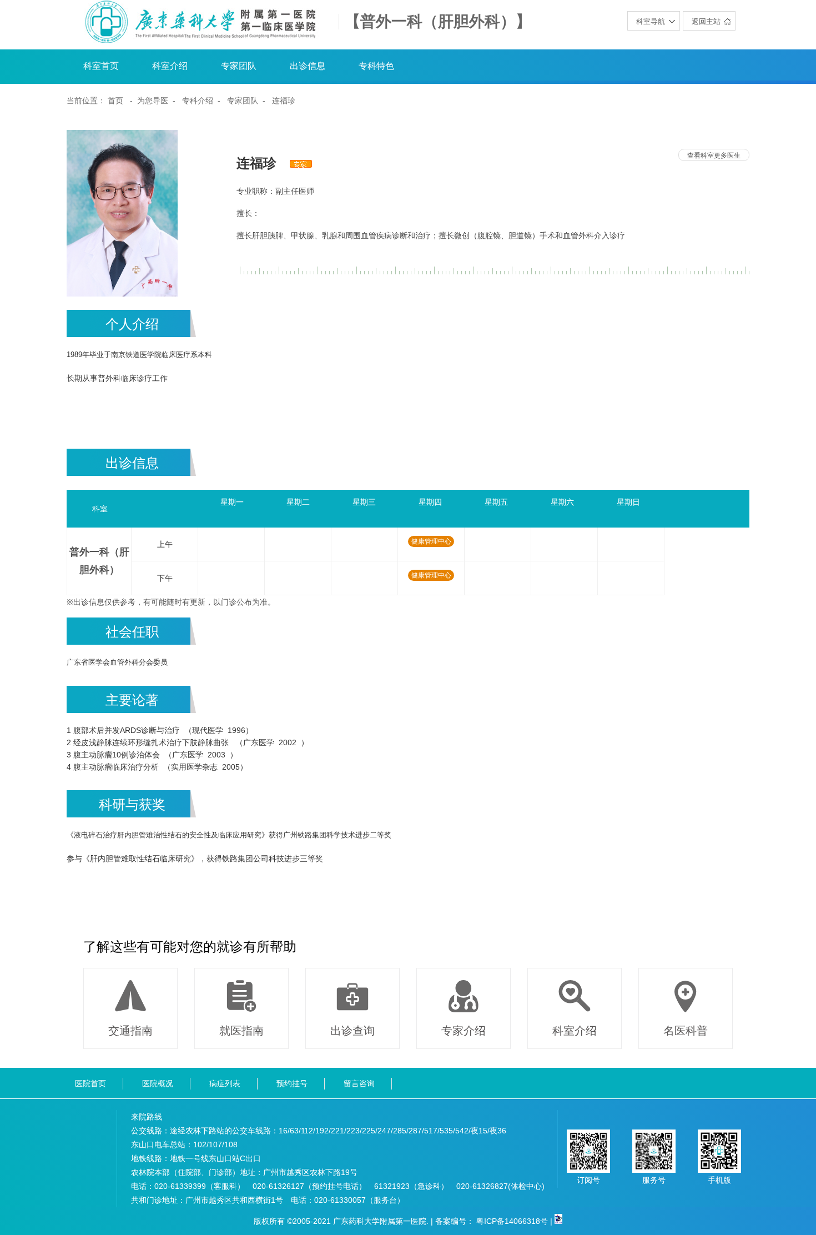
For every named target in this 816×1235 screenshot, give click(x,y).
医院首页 (90, 1083)
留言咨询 (359, 1083)
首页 (115, 100)
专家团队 (238, 66)
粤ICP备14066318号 (512, 1221)
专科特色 (376, 66)
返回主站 (706, 21)
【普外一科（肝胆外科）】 (438, 21)
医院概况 (157, 1083)
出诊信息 (307, 66)
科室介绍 (170, 66)
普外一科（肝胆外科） (99, 560)
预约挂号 (292, 1083)
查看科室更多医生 (714, 155)
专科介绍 (197, 100)
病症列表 (224, 1083)
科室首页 (101, 66)
